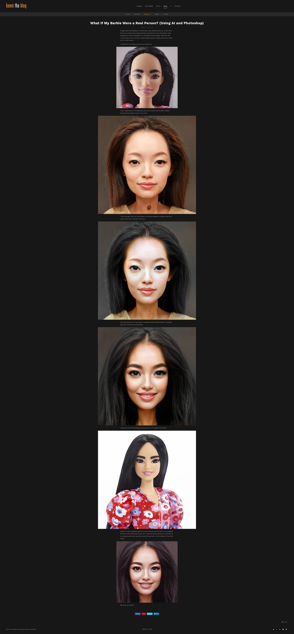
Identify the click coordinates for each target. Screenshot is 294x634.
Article (128, 14)
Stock (158, 6)
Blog (165, 6)
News (157, 14)
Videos (139, 6)
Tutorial (165, 14)
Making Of (147, 14)
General (137, 14)
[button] (284, 622)
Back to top (147, 629)
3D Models (149, 6)
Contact (177, 6)
